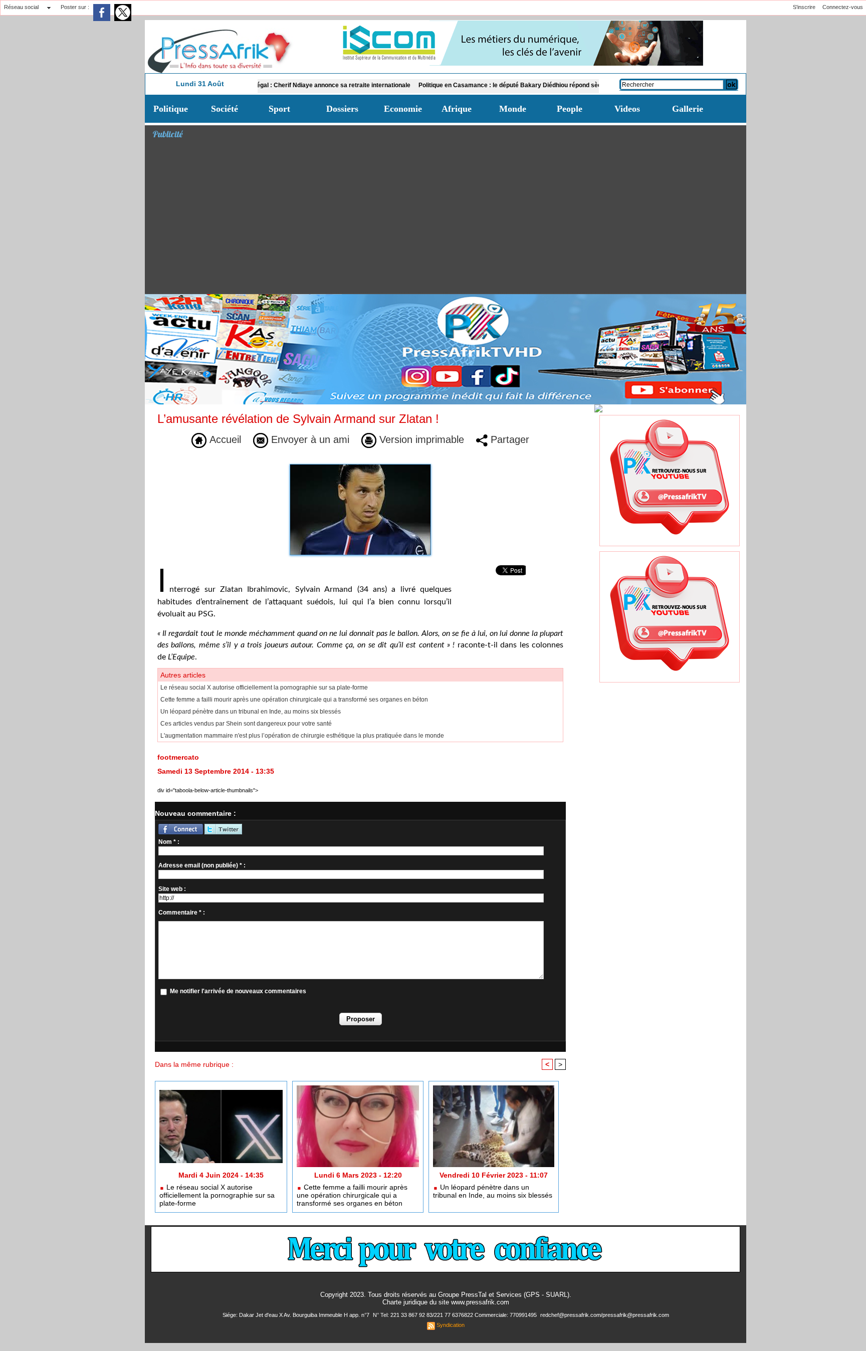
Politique (170, 109)
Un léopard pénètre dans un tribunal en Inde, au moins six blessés (250, 711)
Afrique (457, 109)
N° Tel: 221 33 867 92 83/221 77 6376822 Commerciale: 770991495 (455, 1315)
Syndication (451, 1325)
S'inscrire (804, 7)
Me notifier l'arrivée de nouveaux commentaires (238, 991)
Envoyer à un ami (308, 439)
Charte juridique (404, 1302)
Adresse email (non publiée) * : (202, 865)
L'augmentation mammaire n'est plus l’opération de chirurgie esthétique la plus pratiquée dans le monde (302, 735)
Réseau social (21, 7)
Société (224, 109)
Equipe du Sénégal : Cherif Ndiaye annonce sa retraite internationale (271, 85)
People (569, 109)
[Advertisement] (449, 218)
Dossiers (342, 109)
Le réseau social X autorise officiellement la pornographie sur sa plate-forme (264, 687)
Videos (627, 109)
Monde (512, 109)
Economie (403, 109)
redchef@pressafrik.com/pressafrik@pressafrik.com (604, 1315)
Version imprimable (420, 439)
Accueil (223, 439)
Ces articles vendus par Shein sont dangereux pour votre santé (246, 723)
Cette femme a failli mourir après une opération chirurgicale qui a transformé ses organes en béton (294, 699)
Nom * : (168, 841)
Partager (508, 439)
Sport (279, 109)
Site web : (172, 888)
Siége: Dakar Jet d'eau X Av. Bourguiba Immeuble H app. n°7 (297, 1315)
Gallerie (687, 109)
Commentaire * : (181, 912)
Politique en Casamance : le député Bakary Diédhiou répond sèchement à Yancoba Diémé (503, 85)
